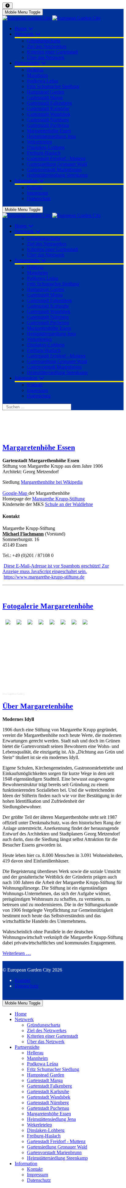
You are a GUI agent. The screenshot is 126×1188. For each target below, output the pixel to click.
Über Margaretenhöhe (37, 706)
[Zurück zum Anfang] (7, 5)
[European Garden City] (51, 18)
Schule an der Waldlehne (69, 504)
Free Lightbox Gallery (13, 694)
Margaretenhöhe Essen (38, 447)
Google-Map (15, 493)
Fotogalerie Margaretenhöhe (47, 606)
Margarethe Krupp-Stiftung (58, 498)
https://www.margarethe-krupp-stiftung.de (44, 577)
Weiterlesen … (16, 953)
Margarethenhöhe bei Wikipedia (52, 482)
